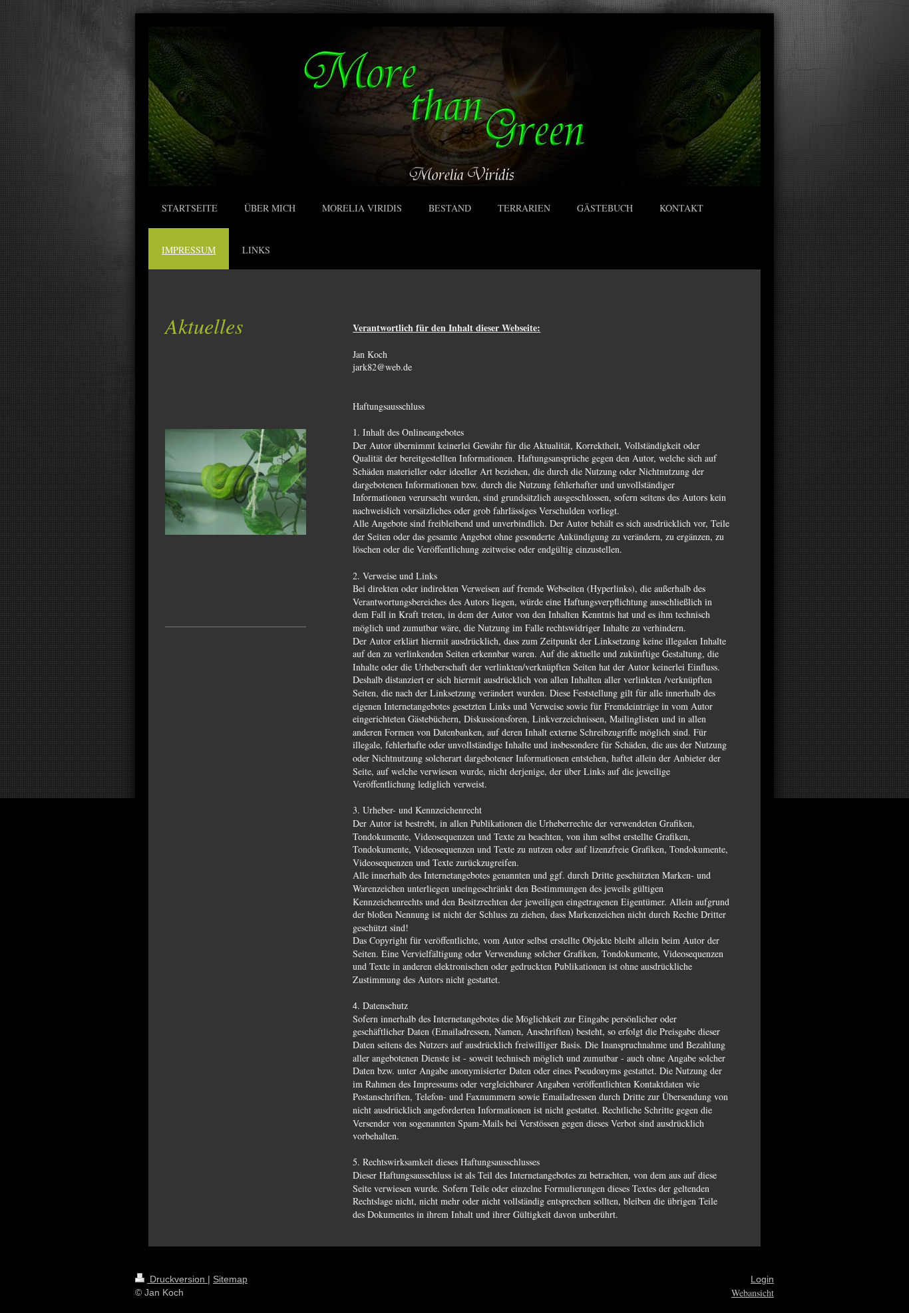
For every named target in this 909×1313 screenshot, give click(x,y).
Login (762, 1279)
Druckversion (177, 1279)
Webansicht (752, 1292)
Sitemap (230, 1279)
